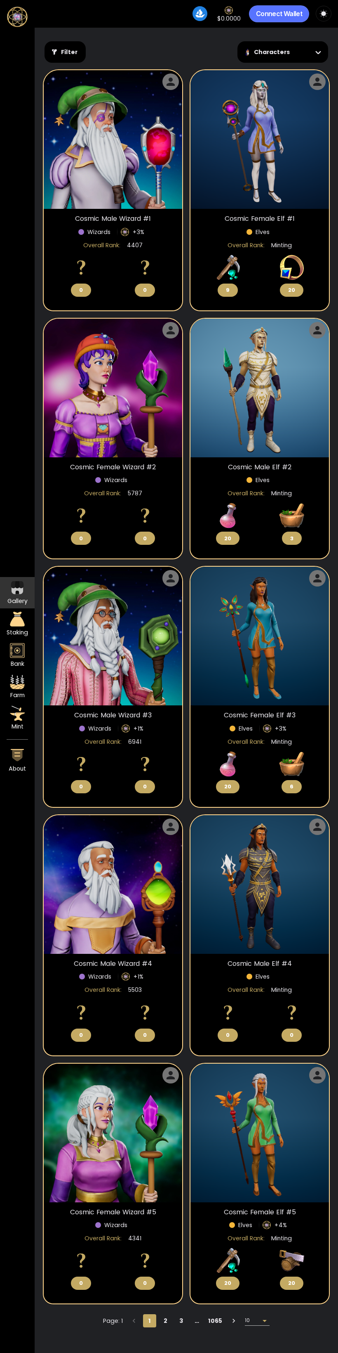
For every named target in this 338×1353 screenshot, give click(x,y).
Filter (69, 52)
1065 (215, 1321)
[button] (17, 760)
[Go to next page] (233, 1320)
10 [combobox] (247, 1320)
